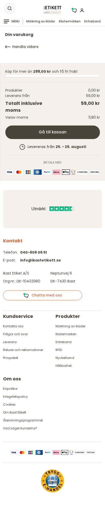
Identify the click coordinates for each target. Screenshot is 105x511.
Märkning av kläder (40, 21)
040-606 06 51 (33, 252)
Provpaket (10, 358)
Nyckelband (65, 358)
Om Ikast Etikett (14, 412)
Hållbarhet (64, 366)
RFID (59, 350)
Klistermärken (70, 21)
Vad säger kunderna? (20, 428)
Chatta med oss (45, 295)
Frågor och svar (15, 334)
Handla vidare (25, 46)
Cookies (9, 404)
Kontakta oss (13, 326)
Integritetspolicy (15, 396)
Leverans (10, 342)
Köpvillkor (10, 389)
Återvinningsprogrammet (23, 420)
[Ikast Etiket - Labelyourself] (52, 10)
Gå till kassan (53, 132)
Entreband (92, 21)
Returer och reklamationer (23, 350)
